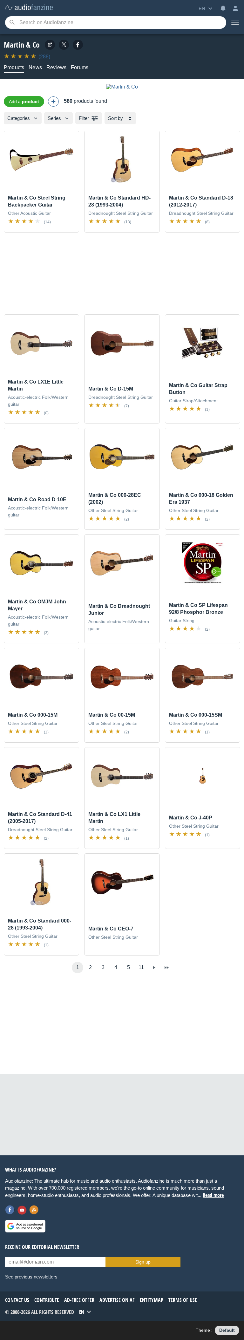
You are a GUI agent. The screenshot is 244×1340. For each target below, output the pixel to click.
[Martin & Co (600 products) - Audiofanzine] (29, 7)
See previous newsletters (31, 1276)
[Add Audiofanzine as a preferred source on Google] (25, 1226)
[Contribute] (53, 101)
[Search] (12, 22)
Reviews (56, 67)
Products (14, 67)
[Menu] (235, 22)
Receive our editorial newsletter (42, 1247)
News (35, 67)
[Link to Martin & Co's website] (50, 45)
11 (141, 967)
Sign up (143, 1261)
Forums (79, 67)
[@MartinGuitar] (64, 45)
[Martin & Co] (122, 86)
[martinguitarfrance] (78, 45)
